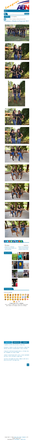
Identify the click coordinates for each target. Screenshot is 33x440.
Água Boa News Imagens (20, 437)
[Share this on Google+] (9, 241)
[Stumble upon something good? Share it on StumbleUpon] (11, 241)
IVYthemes (16, 439)
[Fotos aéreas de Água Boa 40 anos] (20, 274)
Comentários (16, 342)
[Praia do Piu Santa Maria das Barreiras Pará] (26, 265)
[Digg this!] (13, 241)
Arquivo (25, 342)
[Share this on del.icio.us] (15, 241)
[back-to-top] (28, 364)
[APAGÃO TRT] (26, 274)
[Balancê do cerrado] (15, 274)
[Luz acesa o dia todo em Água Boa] (20, 265)
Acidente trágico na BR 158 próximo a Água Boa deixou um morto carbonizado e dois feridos (16, 348)
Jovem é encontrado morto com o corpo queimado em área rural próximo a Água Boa (16, 356)
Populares (7, 342)
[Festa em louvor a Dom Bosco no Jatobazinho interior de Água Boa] (20, 256)
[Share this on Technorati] (21, 241)
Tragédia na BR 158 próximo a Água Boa (14, 344)
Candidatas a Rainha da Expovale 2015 (16, 21)
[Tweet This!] (7, 241)
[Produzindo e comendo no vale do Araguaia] (15, 256)
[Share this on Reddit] (19, 241)
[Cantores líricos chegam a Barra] (15, 265)
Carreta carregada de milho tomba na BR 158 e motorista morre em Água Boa (16, 359)
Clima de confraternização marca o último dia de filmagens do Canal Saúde (16, 352)
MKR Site (23, 439)
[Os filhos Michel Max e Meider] (15, 283)
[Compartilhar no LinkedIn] (17, 241)
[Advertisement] (17, 377)
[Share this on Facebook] (5, 241)
